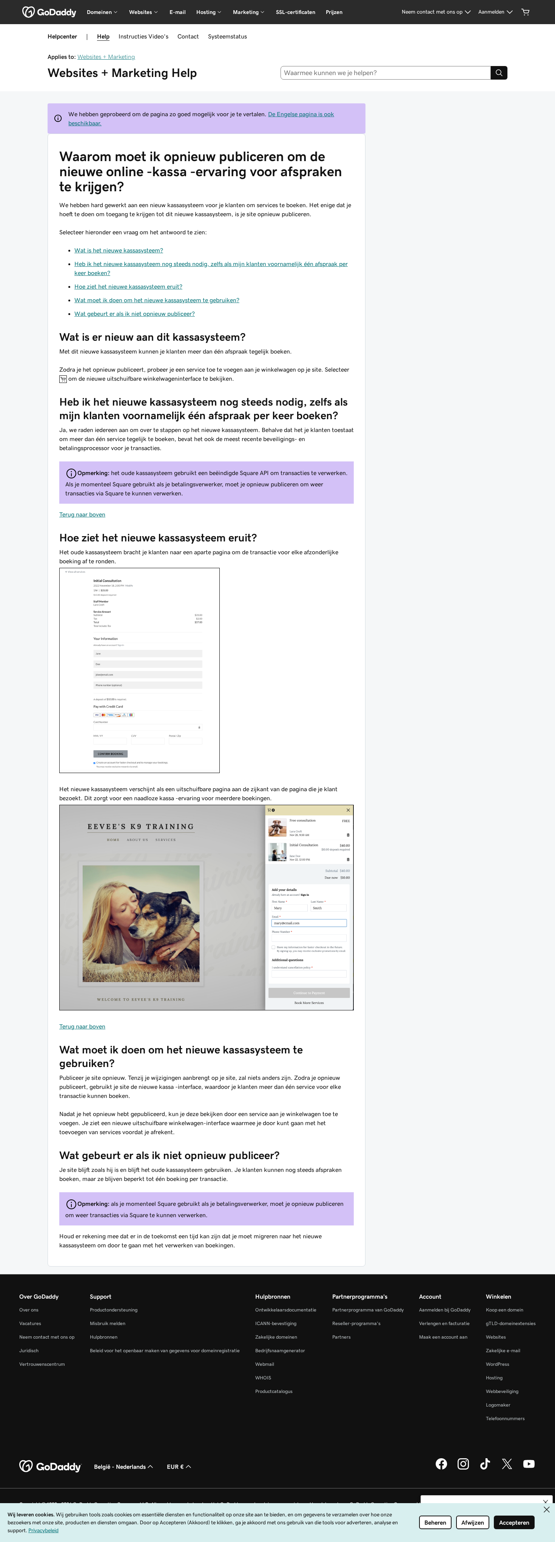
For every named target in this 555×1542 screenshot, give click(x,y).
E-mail (178, 12)
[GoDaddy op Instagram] (463, 1468)
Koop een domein (504, 1309)
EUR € (175, 1467)
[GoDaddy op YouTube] (529, 1468)
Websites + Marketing (106, 57)
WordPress (497, 1364)
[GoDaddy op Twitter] (507, 1468)
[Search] (499, 73)
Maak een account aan (443, 1336)
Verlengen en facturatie (444, 1323)
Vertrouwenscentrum (42, 1364)
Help (103, 36)
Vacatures (30, 1323)
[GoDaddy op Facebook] (441, 1468)
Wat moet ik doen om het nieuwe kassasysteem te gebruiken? (156, 300)
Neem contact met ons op (46, 1336)
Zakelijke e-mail (503, 1350)
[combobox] (386, 72)
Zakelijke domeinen (276, 1336)
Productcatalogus (274, 1391)
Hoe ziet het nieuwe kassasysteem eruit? (128, 286)
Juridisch (29, 1350)
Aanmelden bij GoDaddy (444, 1309)
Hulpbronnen (103, 1336)
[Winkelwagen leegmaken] (525, 12)
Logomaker (498, 1404)
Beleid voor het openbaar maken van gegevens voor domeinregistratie (165, 1350)
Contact (188, 36)
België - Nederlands (120, 1467)
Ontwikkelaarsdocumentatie (285, 1309)
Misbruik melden (107, 1323)
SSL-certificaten (295, 12)
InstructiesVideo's (143, 36)
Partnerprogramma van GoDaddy (368, 1309)
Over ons (29, 1309)
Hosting (494, 1377)
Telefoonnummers (505, 1418)
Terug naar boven (82, 514)
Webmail (264, 1364)
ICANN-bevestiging (275, 1323)
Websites (496, 1336)
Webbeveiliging (502, 1391)
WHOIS (263, 1377)
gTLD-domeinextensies (511, 1323)
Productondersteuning (113, 1309)
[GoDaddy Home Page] (50, 1466)
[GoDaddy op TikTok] (485, 1468)
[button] (545, 1502)
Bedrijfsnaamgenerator (280, 1350)
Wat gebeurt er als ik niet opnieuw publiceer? (134, 314)
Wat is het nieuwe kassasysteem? (118, 250)
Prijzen (334, 12)
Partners (341, 1336)
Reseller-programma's (356, 1323)
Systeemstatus (227, 36)
